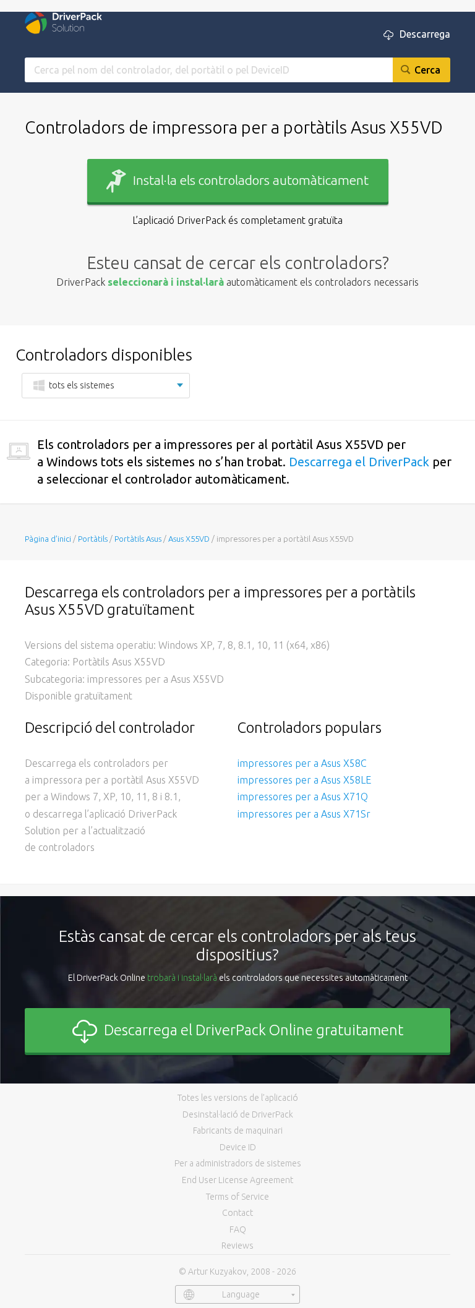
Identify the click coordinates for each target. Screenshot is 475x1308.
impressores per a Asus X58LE (304, 779)
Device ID (238, 1147)
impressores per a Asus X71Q (303, 796)
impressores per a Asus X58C (302, 763)
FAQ (237, 1229)
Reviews (237, 1245)
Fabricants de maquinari (238, 1130)
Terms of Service (237, 1197)
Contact (237, 1213)
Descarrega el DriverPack (359, 462)
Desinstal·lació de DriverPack (237, 1114)
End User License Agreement (237, 1180)
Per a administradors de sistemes (237, 1163)
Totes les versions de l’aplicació (238, 1098)
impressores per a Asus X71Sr (304, 813)
